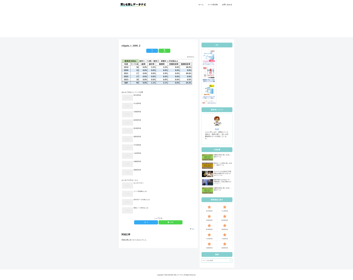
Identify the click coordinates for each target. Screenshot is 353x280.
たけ (217, 129)
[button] (230, 260)
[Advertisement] (176, 24)
